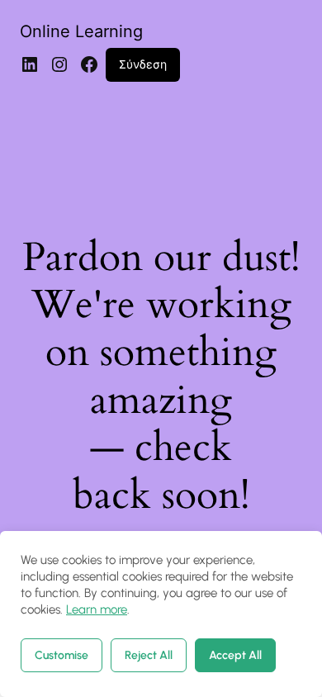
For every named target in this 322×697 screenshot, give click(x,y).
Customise (61, 655)
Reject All (149, 655)
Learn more (96, 609)
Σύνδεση (143, 64)
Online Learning (81, 31)
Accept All (235, 655)
